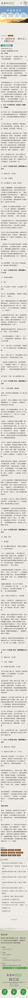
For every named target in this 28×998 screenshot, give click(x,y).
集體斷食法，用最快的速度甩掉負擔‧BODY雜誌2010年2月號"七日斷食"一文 (14, 904)
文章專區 (10, 35)
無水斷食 (4, 852)
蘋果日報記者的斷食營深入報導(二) (13, 888)
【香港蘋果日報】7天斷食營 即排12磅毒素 (14, 867)
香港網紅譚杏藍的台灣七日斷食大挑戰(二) (14, 883)
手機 (4, 953)
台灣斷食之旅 (6, 908)
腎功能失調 (19, 852)
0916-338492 (7, 955)
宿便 (9, 855)
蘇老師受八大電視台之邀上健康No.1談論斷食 (14, 892)
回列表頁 (14, 919)
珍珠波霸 (4, 855)
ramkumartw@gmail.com (12, 960)
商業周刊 (4, 850)
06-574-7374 (7, 949)
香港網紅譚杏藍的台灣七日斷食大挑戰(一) (14, 878)
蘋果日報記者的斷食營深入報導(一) (13, 863)
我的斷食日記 (6, 911)
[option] (14, 14)
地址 (4, 963)
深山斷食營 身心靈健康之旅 (11, 899)
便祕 (14, 855)
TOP (25, 867)
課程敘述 (10, 850)
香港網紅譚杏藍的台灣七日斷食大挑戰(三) (14, 873)
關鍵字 (3, 848)
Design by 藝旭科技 (14, 986)
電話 (4, 947)
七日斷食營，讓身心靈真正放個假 (12, 896)
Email (5, 958)
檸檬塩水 (17, 850)
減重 (19, 855)
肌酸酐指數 (11, 852)
